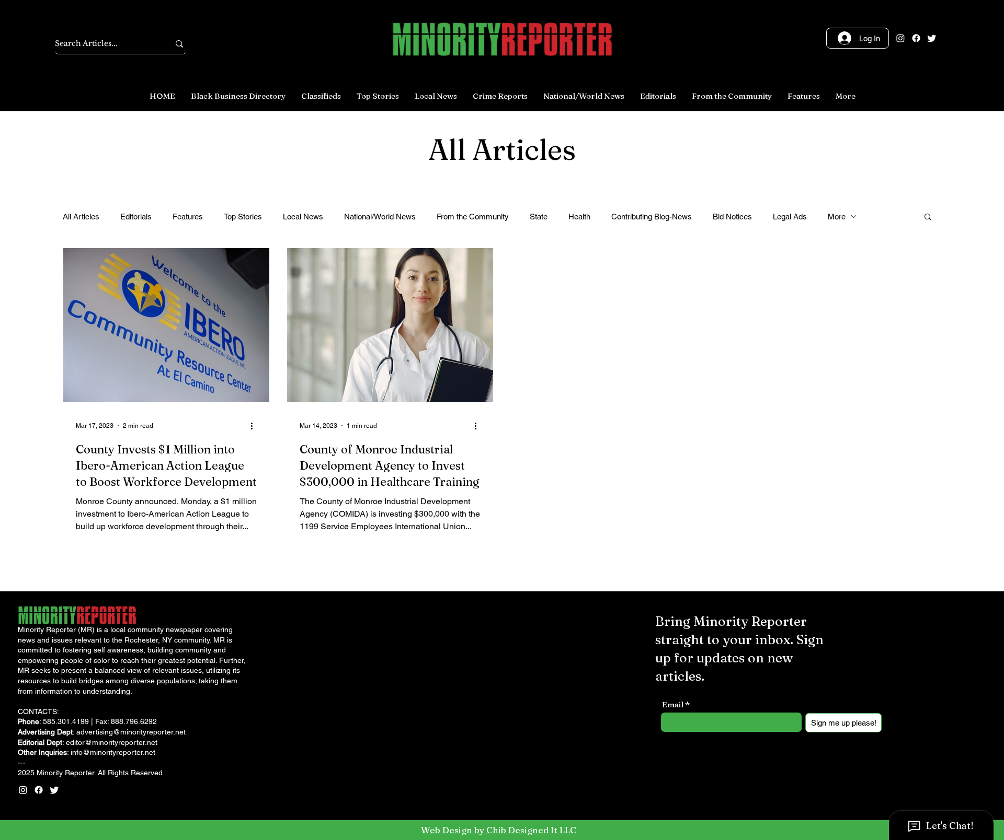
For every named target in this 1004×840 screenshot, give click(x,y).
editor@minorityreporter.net (111, 742)
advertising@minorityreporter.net (131, 732)
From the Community (473, 216)
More (837, 216)
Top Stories (243, 216)
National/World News (380, 216)
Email (672, 704)
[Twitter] (932, 38)
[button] (928, 217)
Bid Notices (732, 216)
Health (579, 216)
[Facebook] (916, 38)
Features (188, 216)
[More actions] (255, 425)
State (538, 216)
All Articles (81, 216)
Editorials (136, 216)
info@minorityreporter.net (113, 752)
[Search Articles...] (179, 43)
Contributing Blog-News (651, 216)
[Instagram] (900, 38)
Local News (303, 216)
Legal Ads (790, 216)
